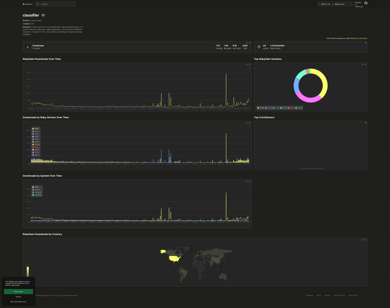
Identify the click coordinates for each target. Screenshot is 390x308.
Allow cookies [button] (18, 291)
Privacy (318, 295)
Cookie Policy (353, 295)
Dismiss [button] (18, 297)
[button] (18, 301)
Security (327, 295)
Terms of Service (339, 295)
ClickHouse (359, 6)
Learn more (15, 285)
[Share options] (247, 43)
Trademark (309, 295)
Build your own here (359, 38)
